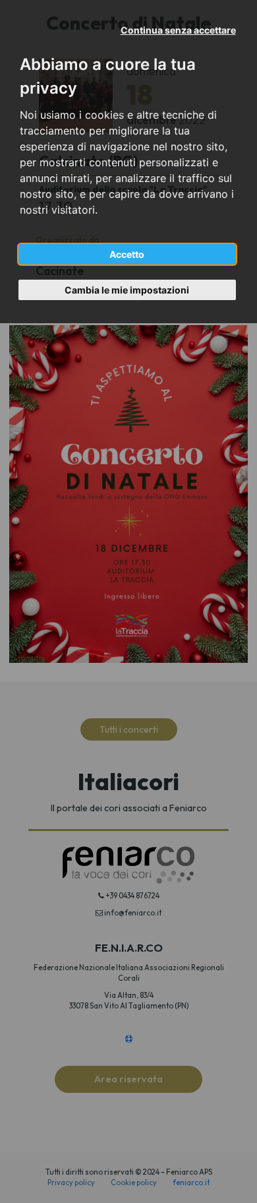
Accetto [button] (126, 254)
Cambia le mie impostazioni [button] (127, 289)
